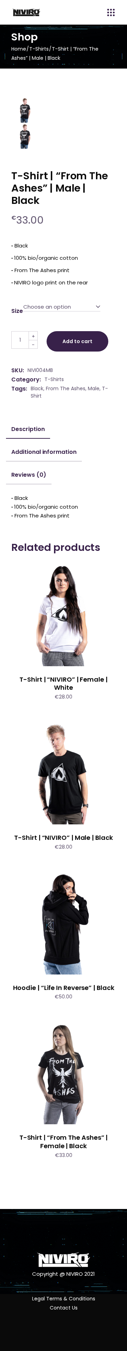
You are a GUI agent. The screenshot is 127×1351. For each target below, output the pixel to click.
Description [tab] (27, 429)
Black (37, 388)
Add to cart (77, 341)
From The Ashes (65, 388)
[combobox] (62, 306)
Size (17, 311)
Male (93, 388)
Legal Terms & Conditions (63, 1298)
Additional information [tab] (43, 452)
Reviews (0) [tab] (28, 475)
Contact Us (64, 1307)
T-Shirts (54, 379)
